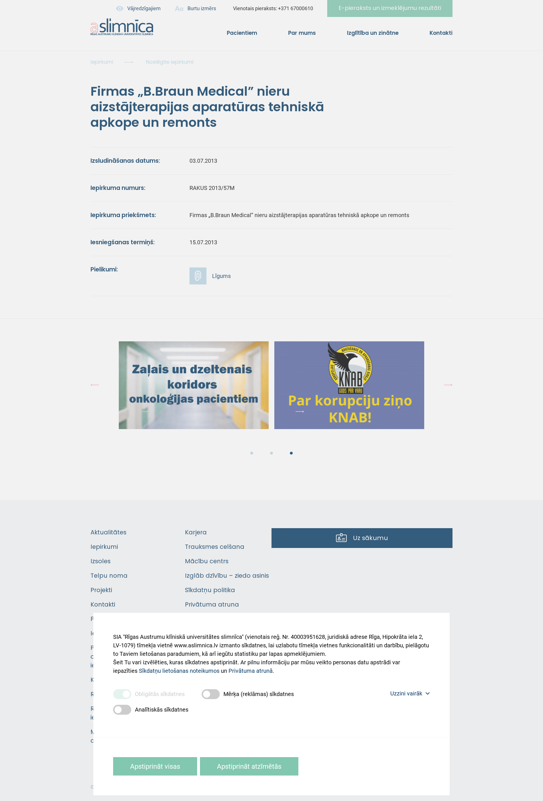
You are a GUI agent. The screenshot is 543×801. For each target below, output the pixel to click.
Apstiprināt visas (155, 766)
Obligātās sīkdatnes (160, 694)
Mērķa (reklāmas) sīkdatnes (258, 694)
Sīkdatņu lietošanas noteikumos (179, 670)
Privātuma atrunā (251, 670)
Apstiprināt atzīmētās (249, 766)
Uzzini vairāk (406, 693)
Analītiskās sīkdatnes (161, 709)
